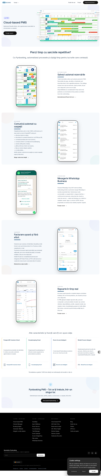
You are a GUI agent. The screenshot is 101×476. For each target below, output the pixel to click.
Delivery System (55, 433)
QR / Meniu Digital (56, 428)
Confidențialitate (33, 468)
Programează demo (90, 2)
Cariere (21, 468)
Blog (71, 421)
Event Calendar (36, 433)
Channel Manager (17, 424)
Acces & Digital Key (37, 436)
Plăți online (35, 438)
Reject (83, 471)
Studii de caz (71, 2)
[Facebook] (89, 453)
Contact (26, 468)
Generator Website (18, 428)
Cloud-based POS (56, 421)
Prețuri (79, 2)
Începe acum (9, 33)
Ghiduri (72, 426)
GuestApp (34, 421)
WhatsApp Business (37, 440)
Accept (93, 471)
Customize (74, 471)
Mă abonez (40, 455)
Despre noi (15, 468)
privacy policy (91, 467)
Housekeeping (36, 428)
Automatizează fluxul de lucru (66, 97)
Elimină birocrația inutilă (21, 264)
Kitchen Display (55, 431)
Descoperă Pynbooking (49, 400)
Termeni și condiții (42, 468)
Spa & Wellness (36, 424)
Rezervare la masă (56, 426)
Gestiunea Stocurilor (56, 436)
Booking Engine (17, 426)
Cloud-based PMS (18, 421)
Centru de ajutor (74, 431)
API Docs (72, 428)
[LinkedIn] (92, 453)
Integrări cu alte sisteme (19, 431)
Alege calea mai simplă (20, 157)
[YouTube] (95, 453)
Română (18, 462)
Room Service (36, 426)
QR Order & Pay (55, 424)
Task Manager (36, 431)
